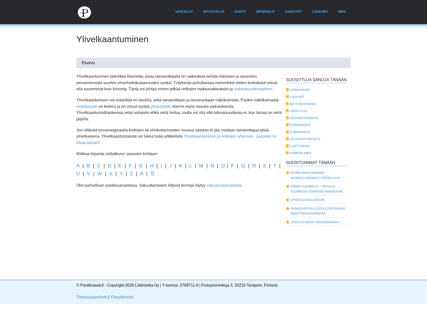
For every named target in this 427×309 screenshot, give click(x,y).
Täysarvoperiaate (304, 118)
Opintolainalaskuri (307, 200)
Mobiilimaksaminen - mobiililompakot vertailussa (315, 175)
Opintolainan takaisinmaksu (315, 222)
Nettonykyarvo (303, 104)
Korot (240, 12)
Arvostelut (214, 12)
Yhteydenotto (121, 297)
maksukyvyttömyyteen (253, 89)
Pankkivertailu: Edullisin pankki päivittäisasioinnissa (318, 211)
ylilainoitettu (160, 106)
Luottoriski (300, 146)
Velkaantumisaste (305, 139)
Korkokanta (300, 125)
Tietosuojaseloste (91, 297)
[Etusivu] (87, 12)
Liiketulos (298, 111)
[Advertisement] (179, 238)
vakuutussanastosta (223, 185)
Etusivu (88, 63)
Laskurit (320, 12)
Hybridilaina (300, 153)
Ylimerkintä (300, 132)
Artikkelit (265, 12)
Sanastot (293, 12)
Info (342, 12)
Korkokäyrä (300, 90)
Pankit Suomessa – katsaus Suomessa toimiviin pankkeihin (317, 188)
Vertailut (184, 12)
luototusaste (87, 106)
